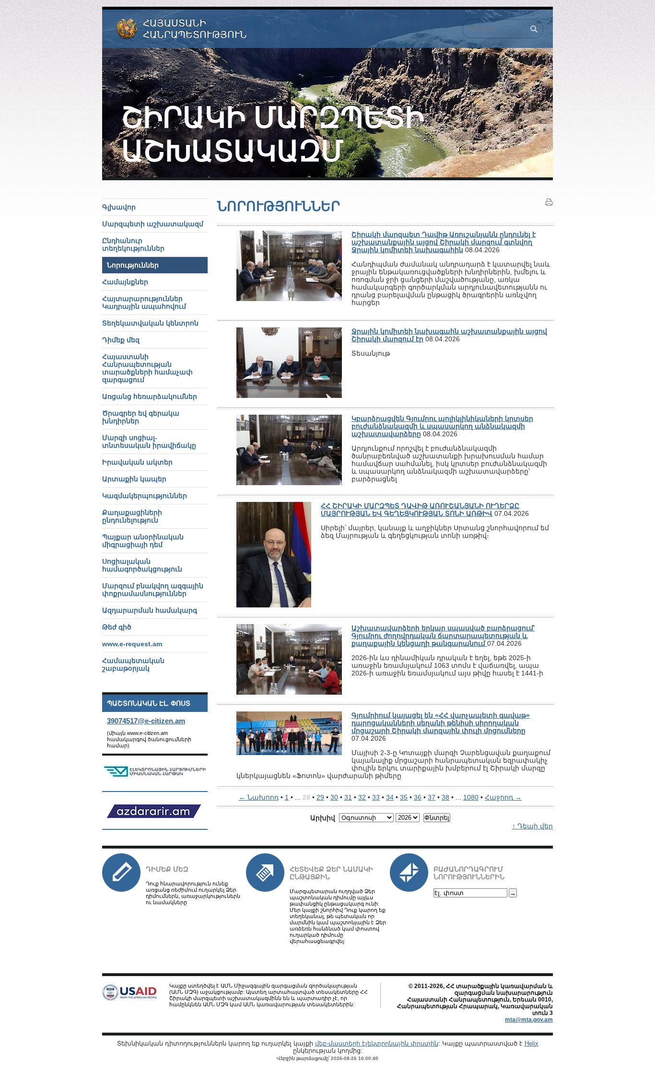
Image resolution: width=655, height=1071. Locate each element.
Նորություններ (133, 265)
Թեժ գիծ (116, 627)
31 (348, 797)
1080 (471, 797)
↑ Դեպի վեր (532, 826)
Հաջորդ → (503, 797)
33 (376, 797)
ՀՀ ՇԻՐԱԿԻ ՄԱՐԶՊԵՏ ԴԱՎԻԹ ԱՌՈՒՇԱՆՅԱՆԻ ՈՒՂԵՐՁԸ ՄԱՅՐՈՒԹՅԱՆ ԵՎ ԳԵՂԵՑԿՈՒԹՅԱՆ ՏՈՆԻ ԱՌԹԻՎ (420, 509)
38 (445, 797)
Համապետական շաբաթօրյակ (133, 664)
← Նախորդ (259, 797)
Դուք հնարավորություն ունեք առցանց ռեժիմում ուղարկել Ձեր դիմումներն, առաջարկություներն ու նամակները (193, 893)
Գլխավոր (119, 207)
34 (390, 797)
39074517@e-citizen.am (146, 721)
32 (362, 797)
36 (417, 797)
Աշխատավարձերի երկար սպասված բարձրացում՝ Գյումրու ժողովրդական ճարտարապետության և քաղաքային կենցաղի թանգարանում (443, 635)
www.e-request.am (132, 644)
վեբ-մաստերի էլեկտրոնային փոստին (376, 1043)
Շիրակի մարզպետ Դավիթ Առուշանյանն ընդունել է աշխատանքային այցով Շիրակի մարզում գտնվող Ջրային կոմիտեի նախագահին (443, 242)
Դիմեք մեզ (167, 869)
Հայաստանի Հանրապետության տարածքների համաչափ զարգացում (147, 368)
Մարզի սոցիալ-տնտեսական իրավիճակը (149, 441)
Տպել (549, 202)
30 (334, 797)
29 (320, 797)
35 (404, 797)
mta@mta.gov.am (529, 1019)
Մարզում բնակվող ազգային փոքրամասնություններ (152, 589)
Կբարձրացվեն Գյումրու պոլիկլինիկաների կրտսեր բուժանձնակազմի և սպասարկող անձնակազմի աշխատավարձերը (442, 426)
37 (431, 797)
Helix (531, 1043)
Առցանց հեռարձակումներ (149, 396)
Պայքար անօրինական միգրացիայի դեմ (143, 540)
